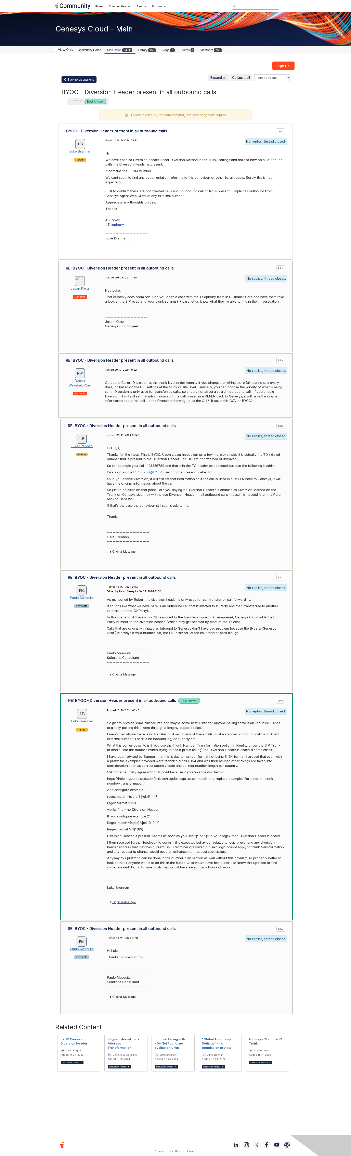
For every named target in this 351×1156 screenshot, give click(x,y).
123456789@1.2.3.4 (147, 472)
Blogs (167, 50)
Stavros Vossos (263, 1050)
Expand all (218, 78)
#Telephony (114, 225)
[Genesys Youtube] (277, 1145)
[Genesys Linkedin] (236, 1145)
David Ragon (73, 1050)
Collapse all (241, 78)
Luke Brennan (80, 151)
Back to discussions (80, 79)
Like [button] (280, 131)
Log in (291, 6)
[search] (234, 6)
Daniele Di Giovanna (125, 1054)
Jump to (86, 101)
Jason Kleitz (79, 288)
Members (210, 50)
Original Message (124, 551)
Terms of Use (161, 1144)
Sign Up (283, 66)
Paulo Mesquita (82, 598)
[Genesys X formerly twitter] (256, 1145)
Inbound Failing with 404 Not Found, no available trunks (170, 1043)
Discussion (119, 50)
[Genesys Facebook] (267, 1145)
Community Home (89, 50)
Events (187, 50)
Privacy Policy (188, 1144)
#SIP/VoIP (113, 220)
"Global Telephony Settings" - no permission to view (216, 1043)
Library (146, 50)
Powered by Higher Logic (176, 1151)
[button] (120, 6)
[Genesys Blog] (287, 1145)
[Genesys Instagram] (246, 1145)
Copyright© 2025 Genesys (89, 1144)
